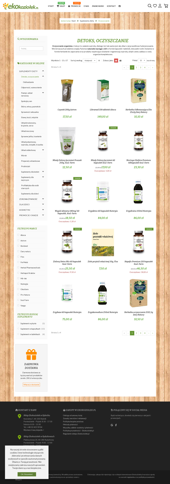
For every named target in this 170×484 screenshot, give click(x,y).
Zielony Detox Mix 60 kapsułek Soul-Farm (67, 262)
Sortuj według (76, 60)
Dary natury (26, 251)
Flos (22, 257)
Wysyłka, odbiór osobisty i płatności (78, 427)
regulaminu (131, 477)
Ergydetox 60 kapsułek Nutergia (103, 211)
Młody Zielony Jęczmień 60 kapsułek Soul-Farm (103, 161)
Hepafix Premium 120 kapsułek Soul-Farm (139, 262)
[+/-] (99, 61)
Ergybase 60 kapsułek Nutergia (67, 312)
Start (74, 21)
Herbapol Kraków (28, 273)
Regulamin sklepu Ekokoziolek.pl (76, 434)
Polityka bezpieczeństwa (73, 421)
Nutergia (24, 284)
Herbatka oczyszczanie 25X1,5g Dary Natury (138, 313)
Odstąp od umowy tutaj (72, 415)
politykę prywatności (146, 477)
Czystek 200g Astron (67, 110)
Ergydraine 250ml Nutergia (138, 211)
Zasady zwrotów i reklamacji (74, 418)
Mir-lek (24, 278)
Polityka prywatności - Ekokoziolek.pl (78, 430)
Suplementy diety (87, 21)
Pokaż (135, 60)
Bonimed (24, 246)
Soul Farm (25, 300)
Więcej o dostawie (31, 384)
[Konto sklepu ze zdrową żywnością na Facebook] (120, 6)
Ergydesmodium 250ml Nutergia (103, 312)
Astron (23, 240)
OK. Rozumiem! (27, 474)
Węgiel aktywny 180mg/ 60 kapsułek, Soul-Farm (67, 212)
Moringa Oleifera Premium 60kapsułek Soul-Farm (138, 161)
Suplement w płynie (28, 323)
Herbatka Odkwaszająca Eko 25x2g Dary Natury (139, 111)
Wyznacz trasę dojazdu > (34, 430)
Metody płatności (70, 424)
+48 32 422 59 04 (34, 427)
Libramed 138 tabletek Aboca (103, 110)
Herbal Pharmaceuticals (30, 267)
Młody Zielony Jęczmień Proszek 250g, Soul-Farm (67, 161)
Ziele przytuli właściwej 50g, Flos (103, 261)
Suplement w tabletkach (30, 334)
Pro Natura (25, 295)
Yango (23, 305)
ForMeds (24, 262)
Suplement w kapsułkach (30, 329)
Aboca (23, 235)
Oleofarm (24, 289)
